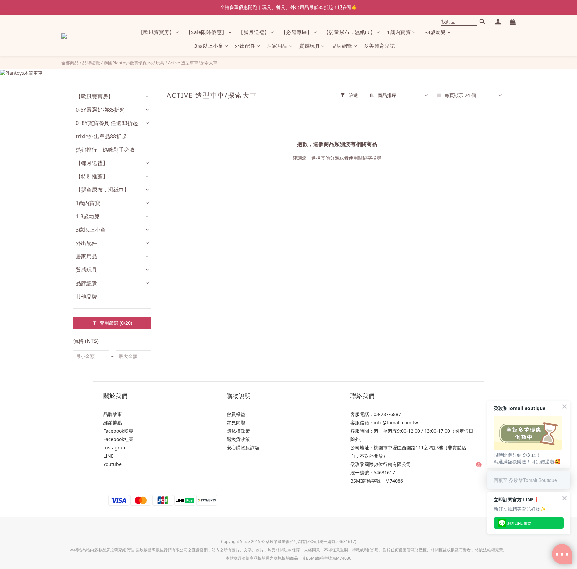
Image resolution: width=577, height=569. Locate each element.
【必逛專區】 (296, 32)
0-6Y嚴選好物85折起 (100, 109)
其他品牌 (86, 296)
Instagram (115, 447)
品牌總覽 (342, 46)
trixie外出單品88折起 (101, 136)
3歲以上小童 (208, 46)
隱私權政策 (238, 431)
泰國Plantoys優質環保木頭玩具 (134, 63)
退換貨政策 (238, 439)
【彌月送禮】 (253, 32)
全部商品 (70, 63)
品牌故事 (112, 414)
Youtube (112, 464)
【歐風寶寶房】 (156, 32)
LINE (108, 456)
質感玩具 (309, 46)
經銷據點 (112, 422)
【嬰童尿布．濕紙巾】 (349, 32)
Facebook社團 (118, 439)
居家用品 (277, 46)
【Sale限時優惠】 (206, 32)
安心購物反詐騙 (243, 447)
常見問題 (236, 422)
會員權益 (236, 414)
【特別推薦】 (92, 176)
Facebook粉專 (118, 431)
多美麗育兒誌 (379, 46)
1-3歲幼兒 (434, 32)
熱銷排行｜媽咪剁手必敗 (105, 149)
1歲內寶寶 (399, 32)
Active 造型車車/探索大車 (192, 63)
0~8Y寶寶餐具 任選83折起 (107, 123)
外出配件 (245, 46)
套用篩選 (115, 323)
